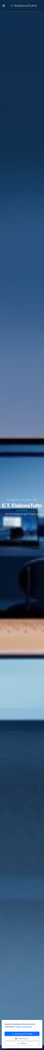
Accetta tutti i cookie (23, 1034)
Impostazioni (23, 1038)
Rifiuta (23, 1043)
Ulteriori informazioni (23, 1026)
